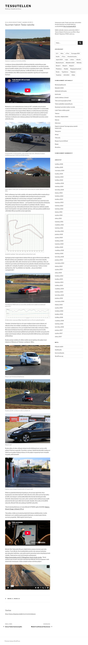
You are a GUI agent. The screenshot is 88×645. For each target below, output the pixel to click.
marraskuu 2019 (59, 263)
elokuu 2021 (58, 218)
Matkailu (79, 62)
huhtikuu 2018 (59, 317)
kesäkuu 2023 (59, 199)
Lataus (72, 59)
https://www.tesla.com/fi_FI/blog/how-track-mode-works (23, 557)
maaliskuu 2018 (59, 320)
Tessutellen (18, 6)
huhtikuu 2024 (59, 180)
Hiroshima (57, 147)
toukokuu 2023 (59, 202)
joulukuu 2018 (59, 298)
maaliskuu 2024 (59, 183)
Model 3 (58, 65)
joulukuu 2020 (59, 234)
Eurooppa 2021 (75, 53)
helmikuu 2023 (59, 205)
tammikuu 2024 (59, 189)
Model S (10, 598)
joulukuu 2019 (59, 260)
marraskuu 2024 (59, 170)
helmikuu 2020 (59, 253)
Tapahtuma (65, 72)
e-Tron (67, 53)
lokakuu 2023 (59, 193)
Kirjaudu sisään (59, 346)
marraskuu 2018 (59, 301)
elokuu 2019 (58, 272)
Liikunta (78, 59)
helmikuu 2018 (59, 323)
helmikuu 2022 (59, 209)
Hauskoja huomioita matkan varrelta (65, 107)
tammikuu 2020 (59, 256)
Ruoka (57, 72)
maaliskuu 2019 (59, 288)
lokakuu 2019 (58, 266)
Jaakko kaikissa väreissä (61, 97)
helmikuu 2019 (59, 292)
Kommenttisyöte (59, 353)
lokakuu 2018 (58, 304)
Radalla (17, 598)
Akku (61, 53)
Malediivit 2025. (59, 88)
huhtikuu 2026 (59, 164)
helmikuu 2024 (59, 186)
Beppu (57, 144)
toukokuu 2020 (59, 244)
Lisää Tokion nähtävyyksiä (62, 110)
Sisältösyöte (58, 350)
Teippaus (72, 72)
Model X (71, 65)
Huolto (57, 56)
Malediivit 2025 (70, 62)
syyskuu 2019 (59, 269)
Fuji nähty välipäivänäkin (61, 116)
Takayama (58, 131)
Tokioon (57, 113)
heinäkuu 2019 (59, 276)
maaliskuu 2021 (59, 225)
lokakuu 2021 (58, 212)
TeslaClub (58, 75)
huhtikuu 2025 (59, 167)
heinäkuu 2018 (59, 311)
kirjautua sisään (18, 614)
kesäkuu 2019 (59, 279)
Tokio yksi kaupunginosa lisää (63, 100)
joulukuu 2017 (59, 330)
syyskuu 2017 (58, 333)
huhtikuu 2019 (59, 285)
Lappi (66, 59)
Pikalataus (59, 69)
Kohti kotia (58, 94)
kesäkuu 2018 (59, 314)
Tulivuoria (57, 137)
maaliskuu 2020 (59, 250)
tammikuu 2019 (59, 295)
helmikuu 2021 (59, 228)
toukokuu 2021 (59, 221)
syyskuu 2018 (59, 307)
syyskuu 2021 (58, 215)
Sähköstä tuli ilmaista (61, 91)
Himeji (56, 134)
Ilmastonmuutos (72, 56)
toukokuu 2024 (59, 177)
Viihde (73, 75)
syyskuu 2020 (59, 237)
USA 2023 (66, 75)
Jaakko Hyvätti (27, 22)
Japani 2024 (59, 59)
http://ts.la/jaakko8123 (69, 26)
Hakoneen (58, 123)
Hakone (57, 120)
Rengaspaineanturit (75, 69)
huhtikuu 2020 (59, 247)
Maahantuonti (60, 62)
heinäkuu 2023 (59, 196)
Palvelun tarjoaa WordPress (12, 641)
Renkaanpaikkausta (60, 84)
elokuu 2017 (58, 336)
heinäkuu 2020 (59, 240)
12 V (57, 53)
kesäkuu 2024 (59, 173)
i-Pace (63, 56)
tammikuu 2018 (59, 327)
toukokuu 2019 (59, 282)
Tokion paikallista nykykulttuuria (63, 104)
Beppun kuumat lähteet (61, 141)
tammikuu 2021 (59, 231)
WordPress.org (59, 356)
